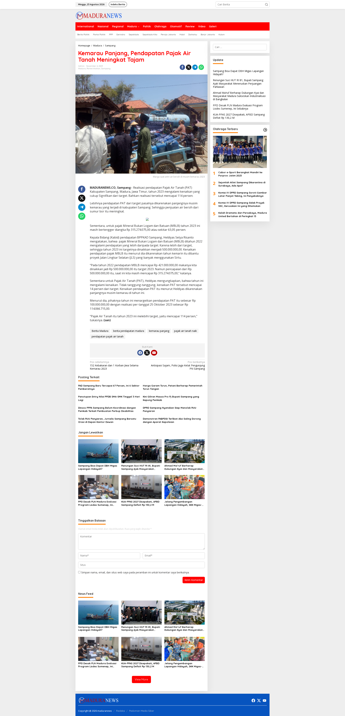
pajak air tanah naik (185, 331)
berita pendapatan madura (128, 331)
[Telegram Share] (195, 67)
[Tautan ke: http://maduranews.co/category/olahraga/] (265, 130)
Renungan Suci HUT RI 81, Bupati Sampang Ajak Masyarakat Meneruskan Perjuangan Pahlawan (140, 467)
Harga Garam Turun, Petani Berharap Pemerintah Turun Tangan (172, 387)
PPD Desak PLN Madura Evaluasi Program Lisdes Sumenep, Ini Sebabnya (97, 503)
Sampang (106, 68)
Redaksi (120, 710)
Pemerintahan (93, 68)
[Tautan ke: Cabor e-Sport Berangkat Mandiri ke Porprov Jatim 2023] (240, 152)
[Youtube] (154, 353)
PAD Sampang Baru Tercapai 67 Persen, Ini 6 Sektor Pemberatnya (108, 387)
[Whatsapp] (201, 67)
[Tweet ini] (188, 67)
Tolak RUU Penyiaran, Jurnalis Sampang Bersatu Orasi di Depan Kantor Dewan (107, 420)
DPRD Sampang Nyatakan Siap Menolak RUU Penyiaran (169, 409)
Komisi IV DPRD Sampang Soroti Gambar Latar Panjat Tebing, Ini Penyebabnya (242, 194)
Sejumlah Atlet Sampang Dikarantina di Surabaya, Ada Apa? (241, 184)
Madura (82, 68)
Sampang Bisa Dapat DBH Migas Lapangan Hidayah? (97, 467)
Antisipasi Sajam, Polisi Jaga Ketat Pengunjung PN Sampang (178, 365)
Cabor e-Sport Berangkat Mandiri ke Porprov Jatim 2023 (240, 174)
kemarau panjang (159, 331)
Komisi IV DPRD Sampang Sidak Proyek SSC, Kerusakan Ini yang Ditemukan (241, 204)
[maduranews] (98, 15)
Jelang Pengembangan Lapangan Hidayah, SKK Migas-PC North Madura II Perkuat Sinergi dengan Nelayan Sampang (183, 503)
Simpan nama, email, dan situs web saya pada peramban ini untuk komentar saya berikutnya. (135, 572)
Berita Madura (100, 331)
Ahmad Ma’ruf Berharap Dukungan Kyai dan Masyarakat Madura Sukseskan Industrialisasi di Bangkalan (184, 467)
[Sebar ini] (182, 67)
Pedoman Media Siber (141, 710)
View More (141, 679)
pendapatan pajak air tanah (107, 336)
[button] (266, 4)
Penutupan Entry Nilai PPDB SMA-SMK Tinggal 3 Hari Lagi (109, 398)
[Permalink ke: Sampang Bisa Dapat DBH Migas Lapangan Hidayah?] (98, 451)
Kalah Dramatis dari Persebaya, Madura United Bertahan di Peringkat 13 (242, 215)
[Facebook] (140, 353)
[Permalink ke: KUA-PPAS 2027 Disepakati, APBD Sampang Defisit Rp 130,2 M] (141, 486)
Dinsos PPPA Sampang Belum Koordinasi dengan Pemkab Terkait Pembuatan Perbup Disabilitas (107, 409)
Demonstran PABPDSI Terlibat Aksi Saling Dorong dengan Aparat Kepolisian (172, 420)
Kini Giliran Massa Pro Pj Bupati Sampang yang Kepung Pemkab (171, 398)
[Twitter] (147, 353)
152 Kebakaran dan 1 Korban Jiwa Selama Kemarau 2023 (114, 365)
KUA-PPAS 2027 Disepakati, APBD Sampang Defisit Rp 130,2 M (140, 503)
